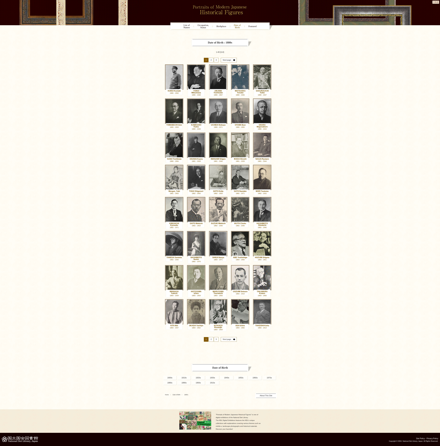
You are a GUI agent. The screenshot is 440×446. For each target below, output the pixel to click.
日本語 (436, 2)
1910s (212, 383)
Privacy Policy (432, 438)
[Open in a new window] (195, 412)
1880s (169, 383)
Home (167, 395)
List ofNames (186, 26)
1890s (184, 383)
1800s (169, 378)
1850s (240, 378)
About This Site (266, 396)
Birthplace (221, 26)
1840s (226, 378)
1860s (255, 378)
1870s (269, 378)
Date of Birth (176, 395)
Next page (227, 60)
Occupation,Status (203, 26)
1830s (212, 378)
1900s (198, 383)
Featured (252, 26)
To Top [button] (438, 430)
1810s (184, 378)
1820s (198, 378)
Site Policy (420, 438)
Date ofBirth (237, 26)
